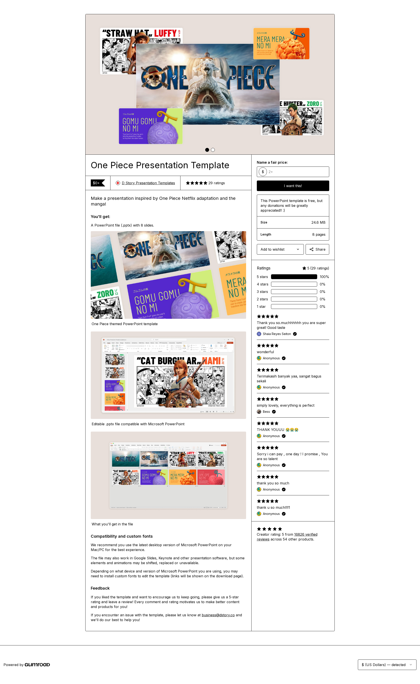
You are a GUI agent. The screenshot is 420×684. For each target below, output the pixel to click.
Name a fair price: (272, 162)
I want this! (293, 186)
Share (320, 249)
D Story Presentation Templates (148, 183)
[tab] (207, 150)
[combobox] (280, 249)
